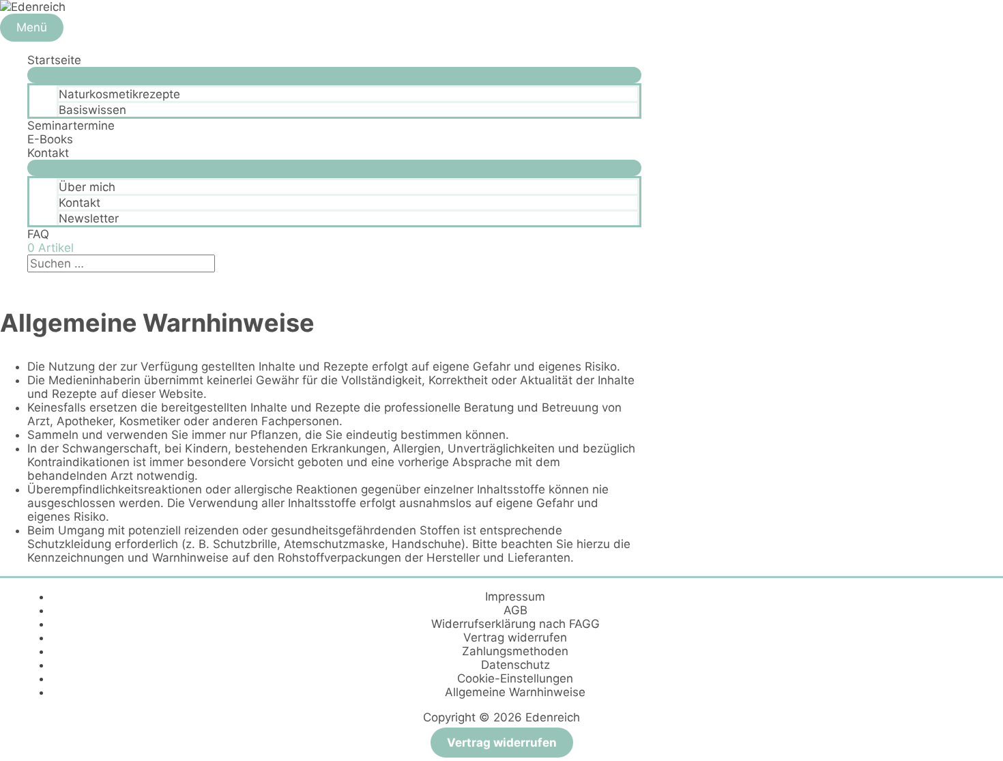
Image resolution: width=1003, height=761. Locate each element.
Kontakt (48, 153)
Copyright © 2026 (501, 717)
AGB (515, 610)
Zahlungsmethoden (515, 651)
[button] (31, 279)
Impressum (515, 596)
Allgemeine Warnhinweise (515, 692)
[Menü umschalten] (334, 75)
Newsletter (89, 218)
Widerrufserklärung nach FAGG (515, 624)
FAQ (38, 234)
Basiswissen (92, 110)
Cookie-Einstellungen (515, 678)
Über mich (87, 187)
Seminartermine (71, 125)
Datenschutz (515, 665)
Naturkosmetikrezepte (119, 94)
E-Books (50, 139)
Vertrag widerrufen (515, 637)
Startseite (54, 60)
